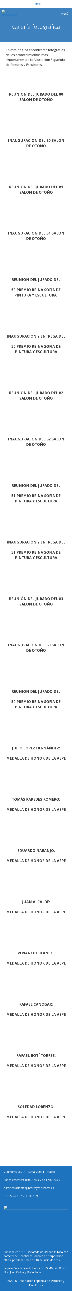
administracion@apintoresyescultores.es (29, 1188)
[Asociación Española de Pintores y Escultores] (10, 13)
